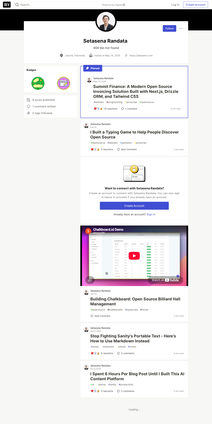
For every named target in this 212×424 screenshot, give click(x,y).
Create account (195, 4)
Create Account (134, 205)
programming (114, 102)
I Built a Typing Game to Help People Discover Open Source (134, 134)
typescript (131, 309)
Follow (169, 28)
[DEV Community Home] (7, 4)
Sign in (151, 214)
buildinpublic (115, 309)
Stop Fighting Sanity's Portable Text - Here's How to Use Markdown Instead (133, 338)
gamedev (126, 142)
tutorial (121, 346)
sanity (95, 346)
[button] (38, 83)
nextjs (144, 309)
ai (92, 384)
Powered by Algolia (112, 4)
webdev (99, 102)
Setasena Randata (103, 78)
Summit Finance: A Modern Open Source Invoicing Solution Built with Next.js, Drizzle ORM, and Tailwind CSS (135, 91)
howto (132, 346)
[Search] (17, 5)
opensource (147, 102)
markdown (107, 346)
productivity (126, 384)
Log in (175, 4)
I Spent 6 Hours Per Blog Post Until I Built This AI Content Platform (137, 376)
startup (101, 384)
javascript (131, 102)
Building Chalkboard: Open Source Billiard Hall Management (135, 301)
